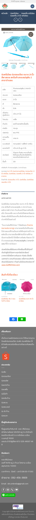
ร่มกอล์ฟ (4, 380)
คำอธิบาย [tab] (4, 194)
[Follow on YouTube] (17, 490)
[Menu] (32, 6)
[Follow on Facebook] (4, 490)
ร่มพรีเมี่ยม (23, 179)
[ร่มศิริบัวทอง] (9, 6)
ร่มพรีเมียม (14, 13)
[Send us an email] (8, 490)
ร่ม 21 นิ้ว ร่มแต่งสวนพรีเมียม (16, 171)
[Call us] (12, 490)
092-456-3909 (19, 477)
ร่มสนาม (4, 402)
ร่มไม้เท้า (4, 393)
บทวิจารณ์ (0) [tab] (6, 198)
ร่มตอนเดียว (6, 376)
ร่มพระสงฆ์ (5, 406)
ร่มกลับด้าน (5, 398)
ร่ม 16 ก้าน (5, 411)
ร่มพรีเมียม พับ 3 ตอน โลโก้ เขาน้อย (8, 300)
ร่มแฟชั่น (4, 389)
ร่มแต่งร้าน (5, 385)
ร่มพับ (3, 371)
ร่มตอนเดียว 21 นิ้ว (13, 179)
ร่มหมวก (4, 415)
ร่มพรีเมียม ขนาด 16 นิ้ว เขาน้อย (26, 300)
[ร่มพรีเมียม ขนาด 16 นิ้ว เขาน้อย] (27, 287)
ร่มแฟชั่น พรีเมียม (28, 13)
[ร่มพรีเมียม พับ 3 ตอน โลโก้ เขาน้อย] (9, 287)
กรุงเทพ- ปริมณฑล (20, 1)
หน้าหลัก (4, 13)
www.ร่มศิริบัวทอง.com (10, 264)
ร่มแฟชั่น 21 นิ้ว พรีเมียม (19, 15)
